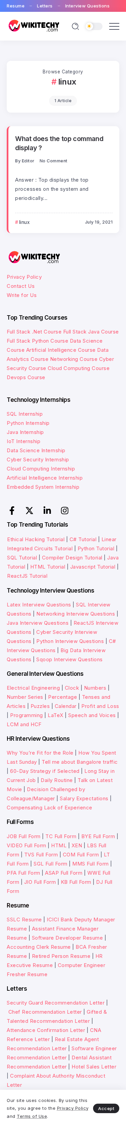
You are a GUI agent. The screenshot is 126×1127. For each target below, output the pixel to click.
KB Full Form (76, 882)
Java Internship (25, 432)
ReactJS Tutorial (27, 576)
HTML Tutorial (48, 567)
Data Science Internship (36, 450)
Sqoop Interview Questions (69, 659)
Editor (28, 160)
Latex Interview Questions (39, 604)
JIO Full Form (40, 882)
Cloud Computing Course (79, 368)
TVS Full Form (41, 854)
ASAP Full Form (63, 873)
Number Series (25, 697)
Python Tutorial (96, 548)
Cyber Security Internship (38, 459)
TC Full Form (60, 836)
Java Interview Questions (38, 623)
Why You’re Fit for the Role (40, 753)
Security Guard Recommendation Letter (55, 1002)
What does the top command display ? (59, 143)
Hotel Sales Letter (94, 1066)
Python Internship (28, 423)
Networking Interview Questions (75, 614)
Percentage (62, 697)
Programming (26, 715)
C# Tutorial (84, 539)
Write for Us (22, 295)
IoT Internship (23, 441)
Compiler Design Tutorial (72, 557)
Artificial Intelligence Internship (45, 478)
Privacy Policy (24, 277)
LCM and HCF (24, 724)
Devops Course (26, 377)
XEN (77, 845)
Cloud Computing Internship (41, 468)
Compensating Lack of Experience (49, 807)
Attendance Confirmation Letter (46, 1030)
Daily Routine (57, 780)
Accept (106, 1108)
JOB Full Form (24, 836)
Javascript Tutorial (93, 567)
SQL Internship (25, 414)
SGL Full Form (51, 863)
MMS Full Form (90, 863)
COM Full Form (81, 854)
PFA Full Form (23, 873)
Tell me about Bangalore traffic (80, 762)
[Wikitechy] (33, 26)
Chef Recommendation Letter (45, 1012)
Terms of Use (32, 1116)
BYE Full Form (98, 836)
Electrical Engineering (33, 688)
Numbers (95, 688)
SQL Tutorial (22, 557)
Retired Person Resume (61, 956)
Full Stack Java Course (91, 331)
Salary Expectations (84, 798)
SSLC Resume (24, 919)
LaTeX (56, 715)
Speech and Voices (92, 715)
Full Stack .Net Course (34, 331)
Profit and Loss (100, 706)
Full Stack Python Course (37, 341)
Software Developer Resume (67, 938)
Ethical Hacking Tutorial (36, 539)
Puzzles (40, 706)
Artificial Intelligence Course (61, 350)
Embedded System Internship (43, 487)
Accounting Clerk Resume (39, 947)
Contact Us (21, 286)
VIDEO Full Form (26, 845)
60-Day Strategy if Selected (45, 771)
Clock (72, 688)
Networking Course (74, 359)
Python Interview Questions (70, 641)
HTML (59, 845)
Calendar (66, 706)
